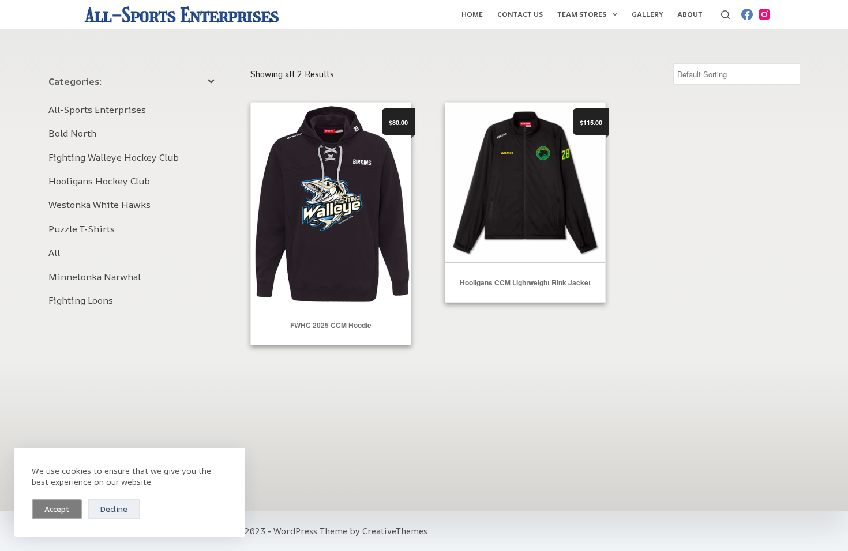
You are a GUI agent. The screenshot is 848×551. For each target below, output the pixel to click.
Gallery (647, 14)
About (690, 14)
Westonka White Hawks (99, 204)
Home (472, 14)
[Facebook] (747, 14)
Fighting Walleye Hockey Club (113, 157)
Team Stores (581, 14)
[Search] (725, 14)
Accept (56, 509)
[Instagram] (764, 14)
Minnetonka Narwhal (94, 276)
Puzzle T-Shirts (81, 228)
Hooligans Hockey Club (99, 181)
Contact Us (520, 14)
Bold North (72, 133)
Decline (113, 509)
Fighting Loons (80, 300)
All (54, 252)
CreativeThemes (394, 531)
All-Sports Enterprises (97, 109)
